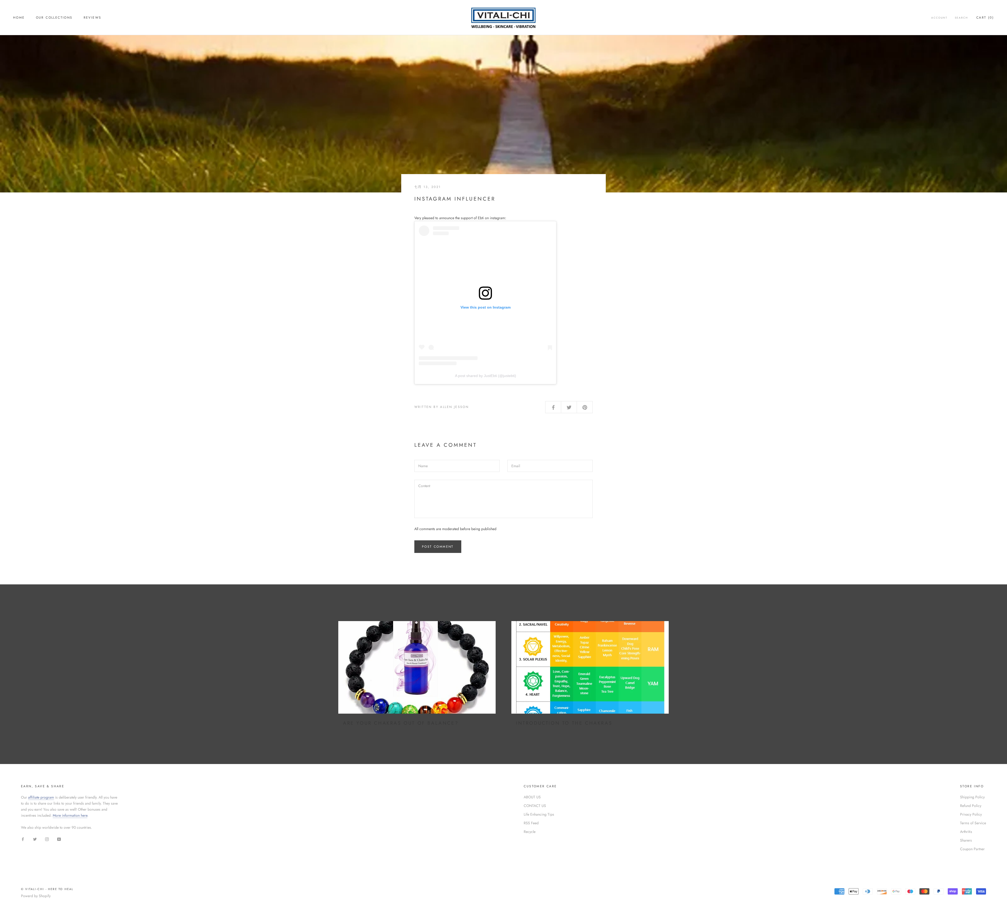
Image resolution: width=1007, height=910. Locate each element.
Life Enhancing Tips (539, 814)
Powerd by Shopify (36, 895)
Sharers (966, 840)
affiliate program (41, 797)
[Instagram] (47, 839)
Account (939, 18)
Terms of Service (973, 823)
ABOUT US (532, 797)
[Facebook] (23, 839)
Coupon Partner (972, 849)
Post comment (438, 546)
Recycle (529, 831)
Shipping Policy (972, 797)
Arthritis (966, 831)
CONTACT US (535, 805)
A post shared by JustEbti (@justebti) (485, 376)
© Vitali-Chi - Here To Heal (47, 889)
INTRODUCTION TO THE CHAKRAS (564, 723)
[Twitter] (35, 839)
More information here (70, 815)
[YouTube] (59, 839)
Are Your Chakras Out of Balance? (400, 723)
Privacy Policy (971, 814)
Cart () (985, 17)
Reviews (92, 17)
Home (19, 17)
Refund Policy (970, 805)
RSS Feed (531, 823)
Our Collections (54, 17)
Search (961, 18)
